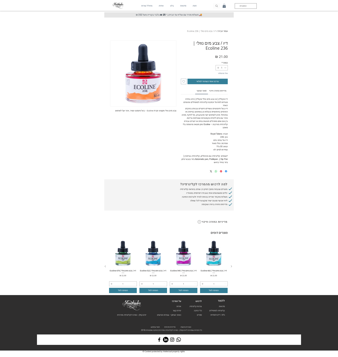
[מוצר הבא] (105, 266)
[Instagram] (172, 339)
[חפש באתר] (216, 6)
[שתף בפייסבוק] (226, 171)
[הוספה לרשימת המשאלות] (183, 81)
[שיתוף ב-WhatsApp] (216, 171)
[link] (201, 90)
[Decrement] (225, 67)
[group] (168, 266)
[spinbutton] (222, 67)
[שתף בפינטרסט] (221, 171)
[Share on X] (211, 171)
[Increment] (218, 67)
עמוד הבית (223, 31)
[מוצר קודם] (231, 266)
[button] (224, 6)
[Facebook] (159, 339)
